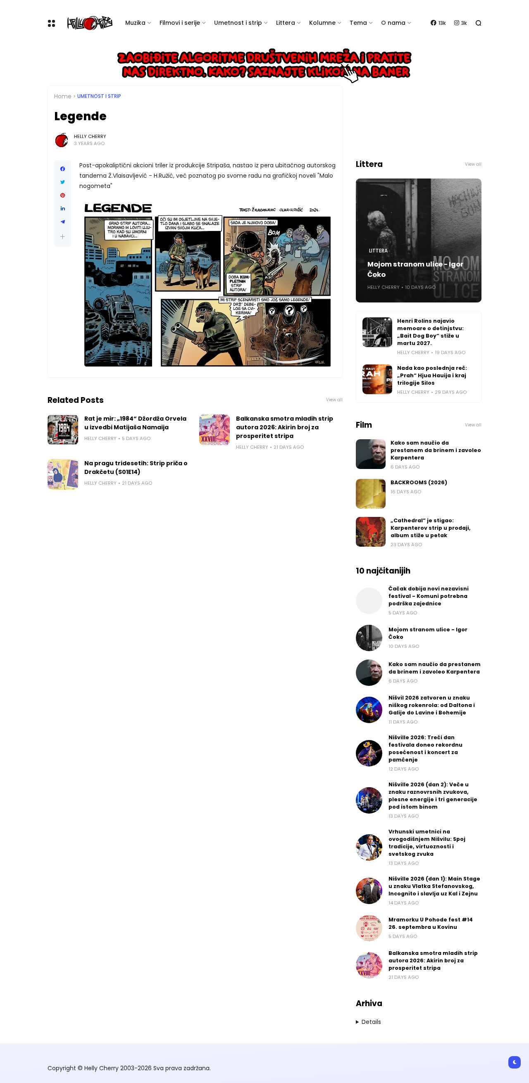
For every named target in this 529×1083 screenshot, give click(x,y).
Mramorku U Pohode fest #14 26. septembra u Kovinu (430, 923)
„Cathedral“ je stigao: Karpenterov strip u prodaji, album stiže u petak (431, 528)
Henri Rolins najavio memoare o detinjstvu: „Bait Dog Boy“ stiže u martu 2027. (430, 332)
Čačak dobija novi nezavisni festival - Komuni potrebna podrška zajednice (428, 596)
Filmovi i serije (180, 23)
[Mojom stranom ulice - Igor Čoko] (369, 638)
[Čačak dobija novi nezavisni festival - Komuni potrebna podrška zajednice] (369, 601)
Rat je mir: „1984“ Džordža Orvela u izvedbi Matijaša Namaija (135, 422)
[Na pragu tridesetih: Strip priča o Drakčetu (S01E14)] (63, 474)
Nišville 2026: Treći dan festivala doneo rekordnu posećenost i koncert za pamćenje (425, 748)
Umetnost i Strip (99, 96)
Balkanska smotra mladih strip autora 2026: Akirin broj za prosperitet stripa (284, 427)
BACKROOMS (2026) (419, 482)
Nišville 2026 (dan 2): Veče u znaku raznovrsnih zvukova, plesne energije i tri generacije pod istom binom (432, 795)
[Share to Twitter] (62, 182)
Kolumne (322, 23)
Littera (285, 23)
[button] (62, 236)
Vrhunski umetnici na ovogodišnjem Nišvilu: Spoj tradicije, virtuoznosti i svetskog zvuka (426, 842)
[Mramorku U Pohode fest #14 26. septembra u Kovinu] (369, 928)
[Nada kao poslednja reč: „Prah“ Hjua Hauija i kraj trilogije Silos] (377, 379)
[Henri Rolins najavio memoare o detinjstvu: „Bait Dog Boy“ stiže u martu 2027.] (377, 332)
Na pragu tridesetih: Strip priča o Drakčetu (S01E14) (136, 467)
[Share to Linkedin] (62, 208)
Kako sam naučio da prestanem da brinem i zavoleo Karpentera (436, 450)
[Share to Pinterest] (62, 195)
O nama (393, 23)
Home (62, 96)
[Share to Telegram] (62, 221)
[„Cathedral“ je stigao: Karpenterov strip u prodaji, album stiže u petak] (371, 532)
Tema (358, 23)
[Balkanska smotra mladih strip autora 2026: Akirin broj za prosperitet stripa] (214, 429)
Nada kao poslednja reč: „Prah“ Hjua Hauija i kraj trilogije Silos (432, 375)
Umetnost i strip (238, 23)
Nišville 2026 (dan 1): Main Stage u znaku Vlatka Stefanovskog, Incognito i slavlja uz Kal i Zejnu (434, 886)
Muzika (135, 23)
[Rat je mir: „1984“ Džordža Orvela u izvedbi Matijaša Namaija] (63, 429)
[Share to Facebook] (62, 169)
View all (334, 400)
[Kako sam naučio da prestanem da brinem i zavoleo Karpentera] (371, 454)
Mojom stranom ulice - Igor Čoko (415, 269)
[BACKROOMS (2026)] (371, 494)
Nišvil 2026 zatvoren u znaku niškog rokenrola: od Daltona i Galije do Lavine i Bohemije (431, 705)
